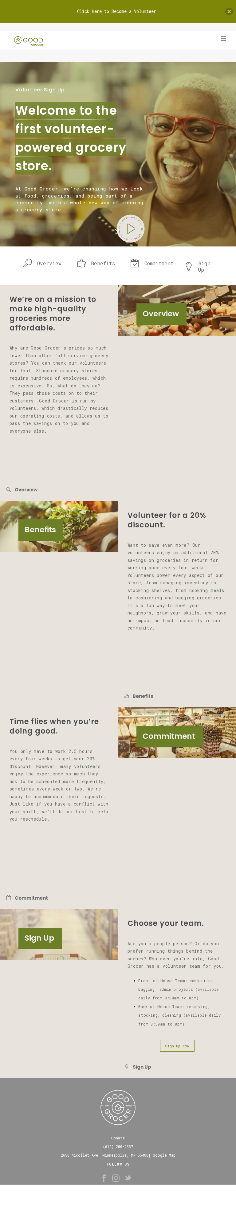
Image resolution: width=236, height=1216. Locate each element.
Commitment (159, 263)
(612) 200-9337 (118, 1146)
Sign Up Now (177, 1045)
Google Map (164, 1155)
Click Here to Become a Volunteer (116, 11)
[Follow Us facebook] (104, 1178)
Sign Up (204, 266)
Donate (118, 1137)
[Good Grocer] (9, 38)
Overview (49, 263)
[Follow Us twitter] (128, 1178)
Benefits (103, 263)
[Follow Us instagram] (116, 1178)
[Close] (229, 11)
